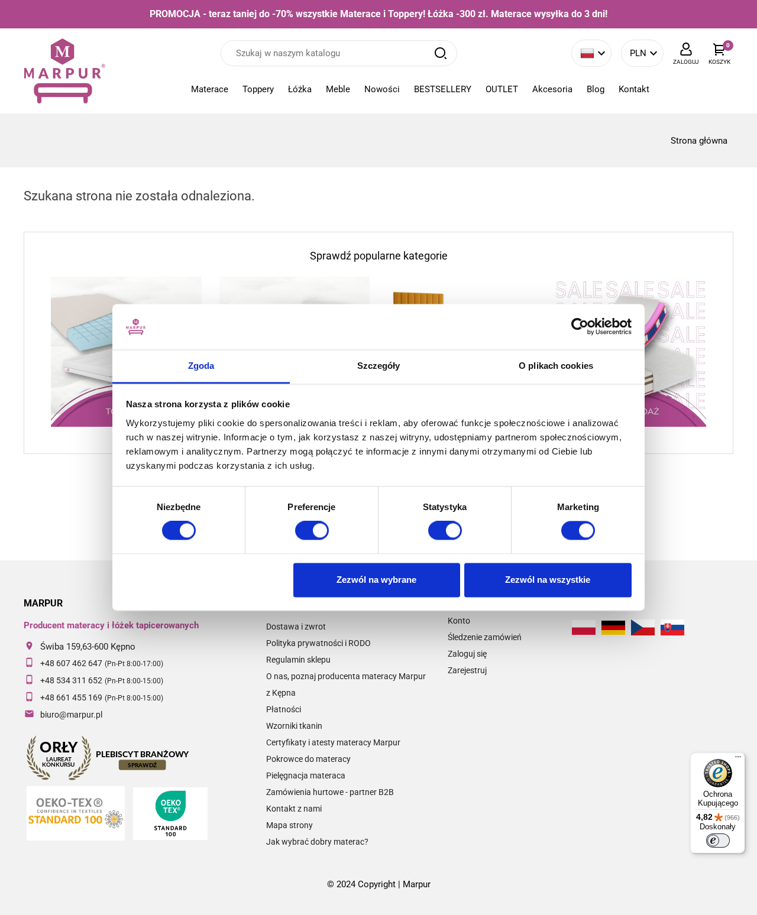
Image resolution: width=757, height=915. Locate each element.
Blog (595, 89)
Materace (209, 89)
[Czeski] (643, 627)
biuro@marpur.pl (71, 714)
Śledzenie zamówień (485, 637)
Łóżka (300, 89)
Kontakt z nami (294, 808)
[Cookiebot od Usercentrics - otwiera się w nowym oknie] (580, 327)
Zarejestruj (467, 670)
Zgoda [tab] (201, 366)
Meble (338, 89)
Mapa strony (289, 825)
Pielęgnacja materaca (305, 775)
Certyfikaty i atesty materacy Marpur (333, 742)
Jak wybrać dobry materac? (317, 841)
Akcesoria (552, 89)
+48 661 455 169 (71, 697)
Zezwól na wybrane (376, 580)
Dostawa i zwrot (296, 626)
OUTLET (502, 89)
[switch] (312, 530)
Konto (459, 620)
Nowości (382, 89)
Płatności (283, 709)
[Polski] (584, 627)
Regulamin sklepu (298, 659)
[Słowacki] (672, 627)
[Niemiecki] (613, 628)
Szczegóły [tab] (378, 366)
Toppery (258, 89)
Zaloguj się (467, 653)
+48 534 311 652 (71, 680)
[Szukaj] (441, 53)
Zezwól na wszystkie (547, 580)
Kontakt (634, 89)
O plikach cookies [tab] (556, 366)
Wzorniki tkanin (294, 726)
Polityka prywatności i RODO (318, 643)
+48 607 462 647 (71, 663)
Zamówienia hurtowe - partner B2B (330, 792)
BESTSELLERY (442, 89)
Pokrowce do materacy (308, 759)
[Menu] (738, 759)
